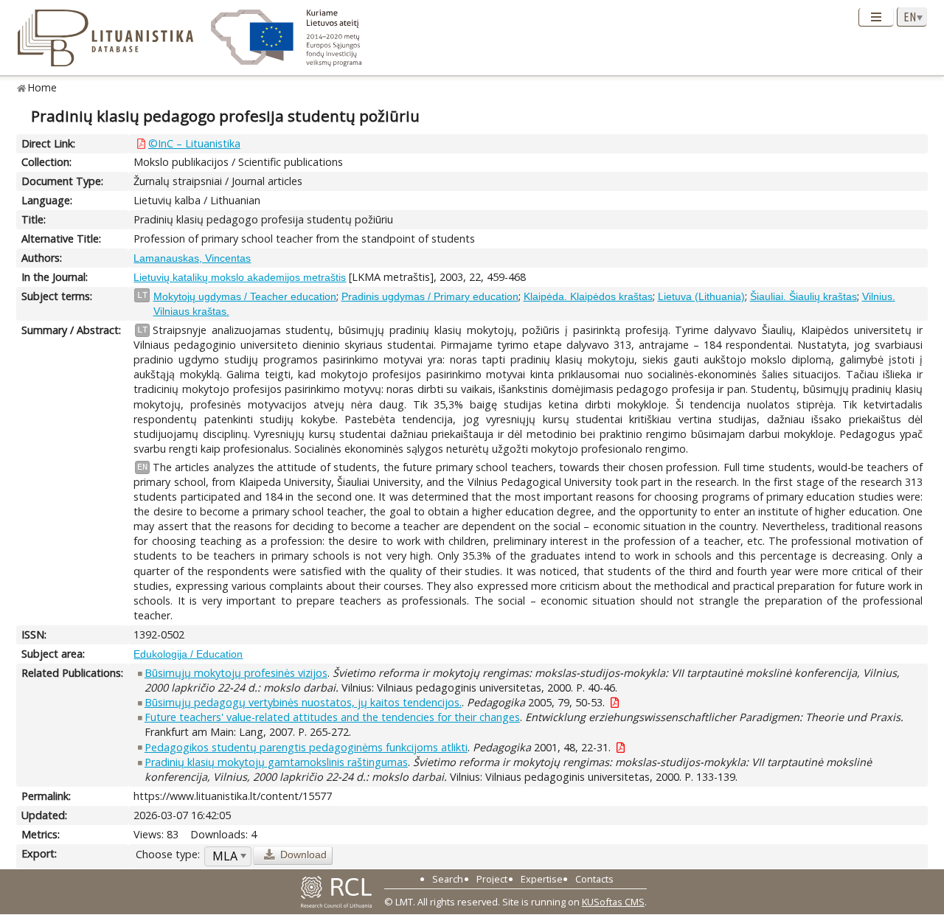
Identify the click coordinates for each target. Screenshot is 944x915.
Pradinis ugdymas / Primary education (429, 296)
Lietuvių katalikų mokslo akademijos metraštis (239, 277)
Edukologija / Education (188, 654)
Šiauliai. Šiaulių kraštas (803, 296)
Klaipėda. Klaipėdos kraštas (588, 296)
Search (447, 879)
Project (491, 879)
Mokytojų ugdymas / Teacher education (244, 296)
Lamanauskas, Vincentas (192, 258)
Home (42, 87)
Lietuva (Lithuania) (701, 296)
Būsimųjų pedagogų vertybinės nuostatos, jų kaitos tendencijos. (303, 702)
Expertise (542, 879)
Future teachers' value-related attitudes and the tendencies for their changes (332, 717)
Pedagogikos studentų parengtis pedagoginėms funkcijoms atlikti (306, 747)
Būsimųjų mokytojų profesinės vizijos (236, 673)
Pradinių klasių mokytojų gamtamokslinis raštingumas (276, 762)
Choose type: (168, 854)
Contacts (594, 879)
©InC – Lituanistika (194, 143)
